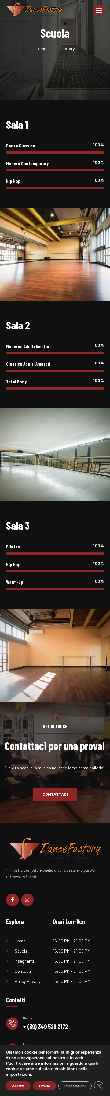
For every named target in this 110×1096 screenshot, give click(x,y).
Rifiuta (44, 1085)
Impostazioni (75, 1085)
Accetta (18, 1085)
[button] (99, 10)
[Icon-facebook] (12, 900)
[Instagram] (27, 900)
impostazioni (18, 1074)
